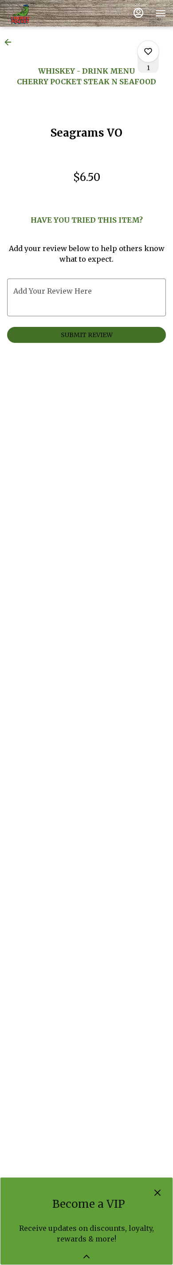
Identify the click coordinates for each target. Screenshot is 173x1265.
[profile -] (138, 13)
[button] (10, 42)
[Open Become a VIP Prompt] (86, 1256)
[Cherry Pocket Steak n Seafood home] (47, 13)
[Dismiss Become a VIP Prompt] (157, 1192)
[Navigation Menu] (160, 13)
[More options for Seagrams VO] (148, 51)
